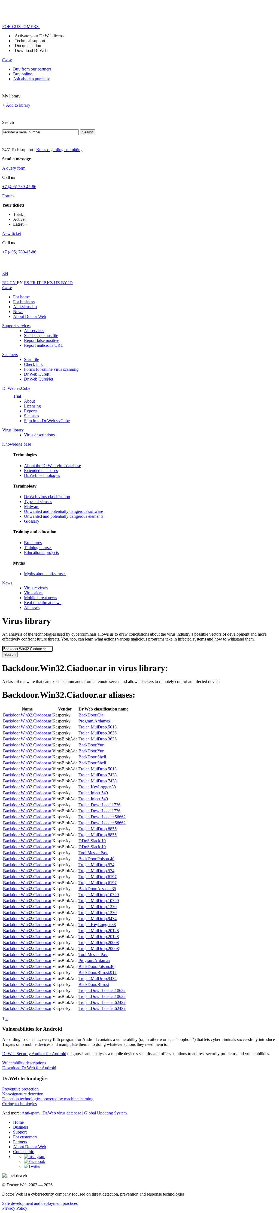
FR (33, 282)
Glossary (31, 521)
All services (34, 330)
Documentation (28, 45)
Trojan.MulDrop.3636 (97, 733)
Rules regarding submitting (59, 149)
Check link (33, 364)
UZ (57, 282)
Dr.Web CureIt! (37, 374)
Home (18, 1122)
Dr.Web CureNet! (39, 379)
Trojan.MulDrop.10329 (98, 894)
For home (21, 297)
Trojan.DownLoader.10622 (102, 990)
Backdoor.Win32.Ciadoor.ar (27, 715)
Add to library (18, 105)
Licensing (32, 406)
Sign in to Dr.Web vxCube (47, 420)
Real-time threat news (42, 602)
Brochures (33, 542)
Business (20, 1127)
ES (27, 282)
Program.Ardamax (94, 721)
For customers (25, 1137)
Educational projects (41, 552)
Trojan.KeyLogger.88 (97, 787)
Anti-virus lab (25, 306)
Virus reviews (36, 588)
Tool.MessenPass (93, 852)
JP (44, 282)
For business (24, 301)
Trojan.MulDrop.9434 (97, 918)
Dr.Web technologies (42, 475)
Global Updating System (105, 1113)
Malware (31, 506)
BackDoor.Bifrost (93, 984)
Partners (20, 1142)
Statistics (31, 415)
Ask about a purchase (31, 78)
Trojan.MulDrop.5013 (97, 727)
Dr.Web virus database (62, 1113)
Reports (30, 411)
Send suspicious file (41, 335)
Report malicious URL (43, 345)
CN (13, 282)
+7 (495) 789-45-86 (19, 186)
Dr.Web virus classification (47, 496)
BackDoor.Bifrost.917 (97, 972)
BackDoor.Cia (90, 715)
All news (32, 607)
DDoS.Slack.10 (92, 840)
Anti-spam (31, 1113)
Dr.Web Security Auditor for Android (34, 1053)
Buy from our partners (32, 69)
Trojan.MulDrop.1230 (97, 906)
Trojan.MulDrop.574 (96, 864)
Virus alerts (33, 592)
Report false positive (41, 340)
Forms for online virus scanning (51, 369)
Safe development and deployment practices (40, 1203)
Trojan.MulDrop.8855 (97, 828)
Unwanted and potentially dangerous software (63, 511)
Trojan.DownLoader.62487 (102, 1002)
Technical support (30, 40)
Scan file (31, 359)
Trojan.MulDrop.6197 (97, 876)
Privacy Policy (14, 1208)
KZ (50, 282)
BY (64, 282)
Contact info (23, 1151)
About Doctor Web (29, 316)
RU (6, 282)
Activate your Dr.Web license (40, 35)
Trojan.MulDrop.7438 (97, 775)
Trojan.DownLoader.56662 (102, 816)
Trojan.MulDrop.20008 (98, 942)
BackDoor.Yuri (91, 745)
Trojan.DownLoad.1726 (99, 804)
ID (70, 282)
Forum (8, 196)
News (18, 311)
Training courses (38, 547)
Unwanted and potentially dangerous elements (63, 516)
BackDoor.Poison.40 (96, 858)
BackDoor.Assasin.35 (97, 888)
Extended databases (41, 470)
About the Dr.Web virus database (52, 465)
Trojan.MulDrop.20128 (98, 930)
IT (39, 282)
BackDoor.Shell (92, 757)
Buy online (22, 74)
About (29, 401)
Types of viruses (38, 501)
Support (20, 1132)
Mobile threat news (40, 597)
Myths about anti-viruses (45, 573)
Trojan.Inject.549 (93, 793)
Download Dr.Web (31, 50)
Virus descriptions (39, 435)
